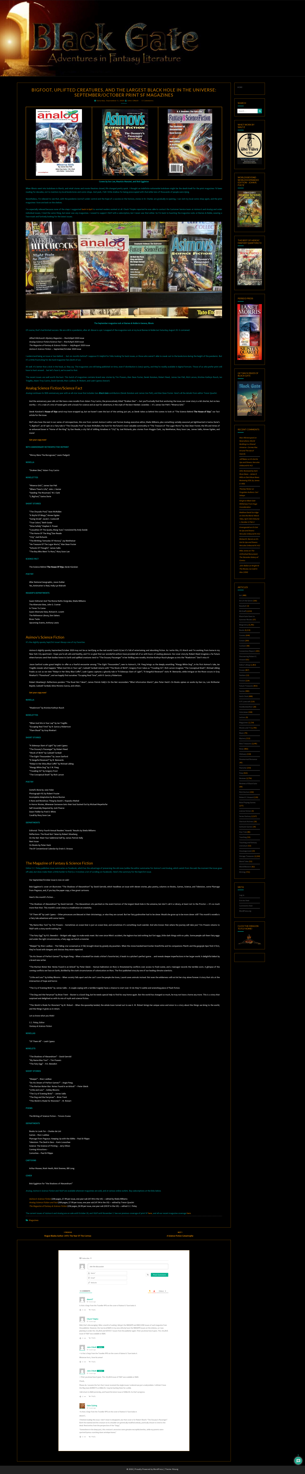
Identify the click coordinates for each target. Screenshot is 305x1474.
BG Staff (242, 611)
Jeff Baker (243, 459)
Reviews (242, 778)
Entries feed (244, 900)
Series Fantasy (245, 816)
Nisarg (175, 1469)
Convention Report (247, 651)
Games (242, 691)
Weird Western (245, 866)
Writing (242, 872)
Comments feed (245, 905)
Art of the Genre (245, 600)
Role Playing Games (247, 802)
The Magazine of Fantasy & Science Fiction (48, 1206)
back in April (87, 209)
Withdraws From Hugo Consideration (248, 503)
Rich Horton (244, 792)
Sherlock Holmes (246, 821)
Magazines (33, 1220)
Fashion (242, 675)
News (241, 749)
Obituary (242, 754)
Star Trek (243, 832)
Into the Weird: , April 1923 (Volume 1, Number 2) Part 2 (249, 518)
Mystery (242, 738)
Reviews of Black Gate (248, 783)
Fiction (242, 680)
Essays (242, 670)
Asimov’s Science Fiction (40, 1198)
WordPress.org (245, 911)
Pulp (241, 773)
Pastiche (242, 768)
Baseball (242, 606)
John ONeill (133, 101)
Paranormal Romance (248, 759)
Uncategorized (245, 851)
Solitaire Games (245, 827)
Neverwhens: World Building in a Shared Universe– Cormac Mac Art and (248, 447)
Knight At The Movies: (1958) (249, 568)
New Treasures (245, 743)
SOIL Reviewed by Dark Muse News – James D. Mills (248, 474)
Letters (242, 717)
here (150, 1213)
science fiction (245, 811)
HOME (239, 87)
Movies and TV (245, 728)
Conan (241, 640)
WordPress (158, 1469)
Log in (241, 895)
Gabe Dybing (92, 1405)
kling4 (241, 500)
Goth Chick (243, 696)
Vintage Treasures (246, 856)
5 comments (148, 101)
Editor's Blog (244, 665)
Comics (242, 635)
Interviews (243, 712)
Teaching (243, 837)
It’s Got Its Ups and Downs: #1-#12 (249, 462)
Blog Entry (243, 625)
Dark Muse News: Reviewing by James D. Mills (249, 480)
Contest (242, 646)
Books (241, 630)
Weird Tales (244, 861)
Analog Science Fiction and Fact (43, 1202)
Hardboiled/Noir (246, 707)
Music (241, 733)
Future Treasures (246, 686)
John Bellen (244, 565)
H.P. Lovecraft (244, 701)
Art (240, 595)
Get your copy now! (37, 439)
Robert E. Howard (246, 797)
